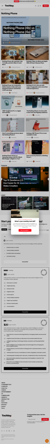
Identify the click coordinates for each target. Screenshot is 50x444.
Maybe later (25, 232)
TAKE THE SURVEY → (25, 230)
